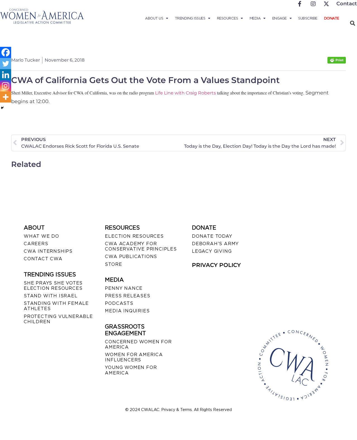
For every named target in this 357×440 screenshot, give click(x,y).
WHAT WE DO (41, 236)
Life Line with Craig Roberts (185, 93)
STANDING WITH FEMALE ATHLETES (56, 306)
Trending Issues (190, 18)
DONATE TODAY (212, 236)
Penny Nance (124, 288)
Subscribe (307, 18)
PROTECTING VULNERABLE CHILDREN (58, 319)
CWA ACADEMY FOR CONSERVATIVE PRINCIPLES (141, 246)
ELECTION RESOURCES (134, 236)
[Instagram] (5, 85)
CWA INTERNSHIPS (48, 251)
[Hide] (2, 108)
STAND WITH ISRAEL (51, 295)
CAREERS (36, 243)
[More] (5, 97)
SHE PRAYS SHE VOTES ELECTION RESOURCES (53, 285)
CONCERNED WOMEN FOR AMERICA (138, 344)
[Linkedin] (5, 74)
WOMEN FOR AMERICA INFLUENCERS (134, 357)
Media (255, 18)
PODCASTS (119, 303)
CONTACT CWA (43, 258)
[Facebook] (5, 52)
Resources (227, 18)
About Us (154, 18)
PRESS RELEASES (127, 295)
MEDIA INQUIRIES (127, 310)
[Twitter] (5, 63)
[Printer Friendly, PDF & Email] (336, 62)
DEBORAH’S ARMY (215, 243)
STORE (113, 264)
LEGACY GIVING (211, 251)
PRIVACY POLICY (216, 265)
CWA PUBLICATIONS (131, 256)
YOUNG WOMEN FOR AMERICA (131, 370)
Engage (279, 18)
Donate (331, 18)
